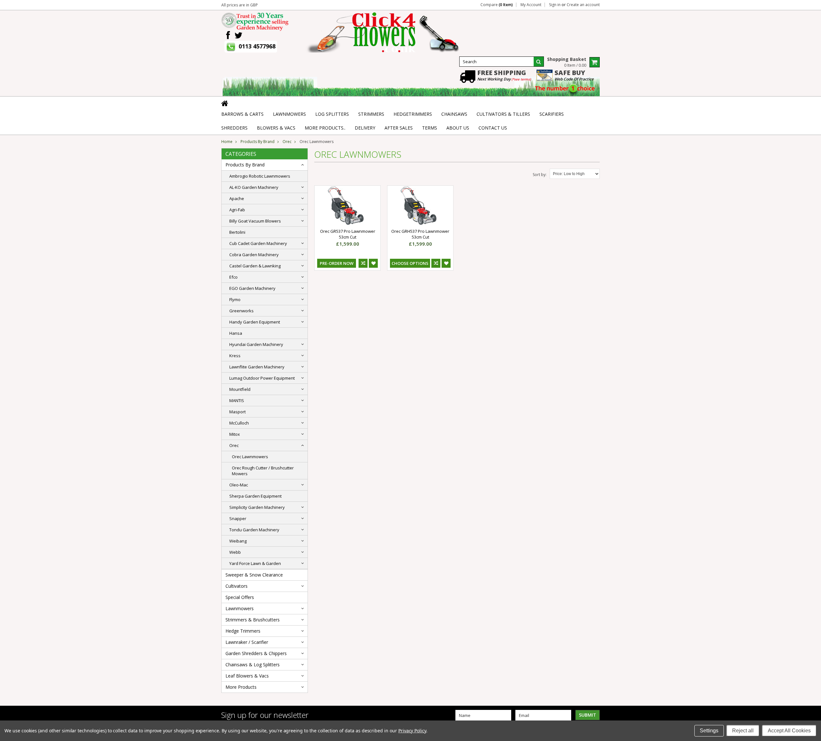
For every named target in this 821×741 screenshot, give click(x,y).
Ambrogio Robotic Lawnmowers (259, 176)
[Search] (539, 61)
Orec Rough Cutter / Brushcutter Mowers (263, 470)
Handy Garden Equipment (254, 322)
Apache (236, 198)
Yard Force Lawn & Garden (255, 563)
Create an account (583, 5)
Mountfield (239, 389)
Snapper (237, 518)
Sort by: (539, 174)
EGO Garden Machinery (252, 288)
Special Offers (239, 597)
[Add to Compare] (363, 263)
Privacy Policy (412, 731)
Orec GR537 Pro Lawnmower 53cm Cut (347, 234)
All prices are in (239, 5)
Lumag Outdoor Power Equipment (262, 378)
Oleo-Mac (238, 485)
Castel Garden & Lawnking (255, 266)
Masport (237, 412)
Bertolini (237, 232)
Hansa (235, 333)
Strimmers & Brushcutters (252, 620)
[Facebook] (228, 35)
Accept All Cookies (789, 730)
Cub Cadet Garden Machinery (258, 243)
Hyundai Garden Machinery (256, 344)
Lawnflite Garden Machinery (256, 367)
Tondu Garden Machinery (254, 530)
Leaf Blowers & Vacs (247, 676)
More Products (241, 687)
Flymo (235, 299)
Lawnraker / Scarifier (246, 642)
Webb (235, 552)
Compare (496, 5)
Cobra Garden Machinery (254, 254)
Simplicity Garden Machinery (257, 507)
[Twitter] (238, 35)
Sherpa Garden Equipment (255, 496)
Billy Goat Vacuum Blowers (255, 221)
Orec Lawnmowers (250, 456)
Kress (235, 355)
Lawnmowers (239, 608)
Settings (709, 730)
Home (227, 141)
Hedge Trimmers (242, 631)
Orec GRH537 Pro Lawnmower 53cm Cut (420, 234)
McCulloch (239, 423)
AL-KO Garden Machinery (253, 187)
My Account (531, 5)
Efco (233, 277)
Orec (287, 141)
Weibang (238, 541)
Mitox (234, 434)
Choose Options (410, 263)
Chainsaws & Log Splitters (252, 664)
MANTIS (236, 400)
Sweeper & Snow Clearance (254, 575)
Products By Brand (258, 141)
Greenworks (241, 311)
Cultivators (236, 586)
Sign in (555, 5)
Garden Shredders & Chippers (256, 653)
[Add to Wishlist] (373, 263)
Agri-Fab (237, 210)
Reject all (743, 730)
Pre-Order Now (336, 263)
